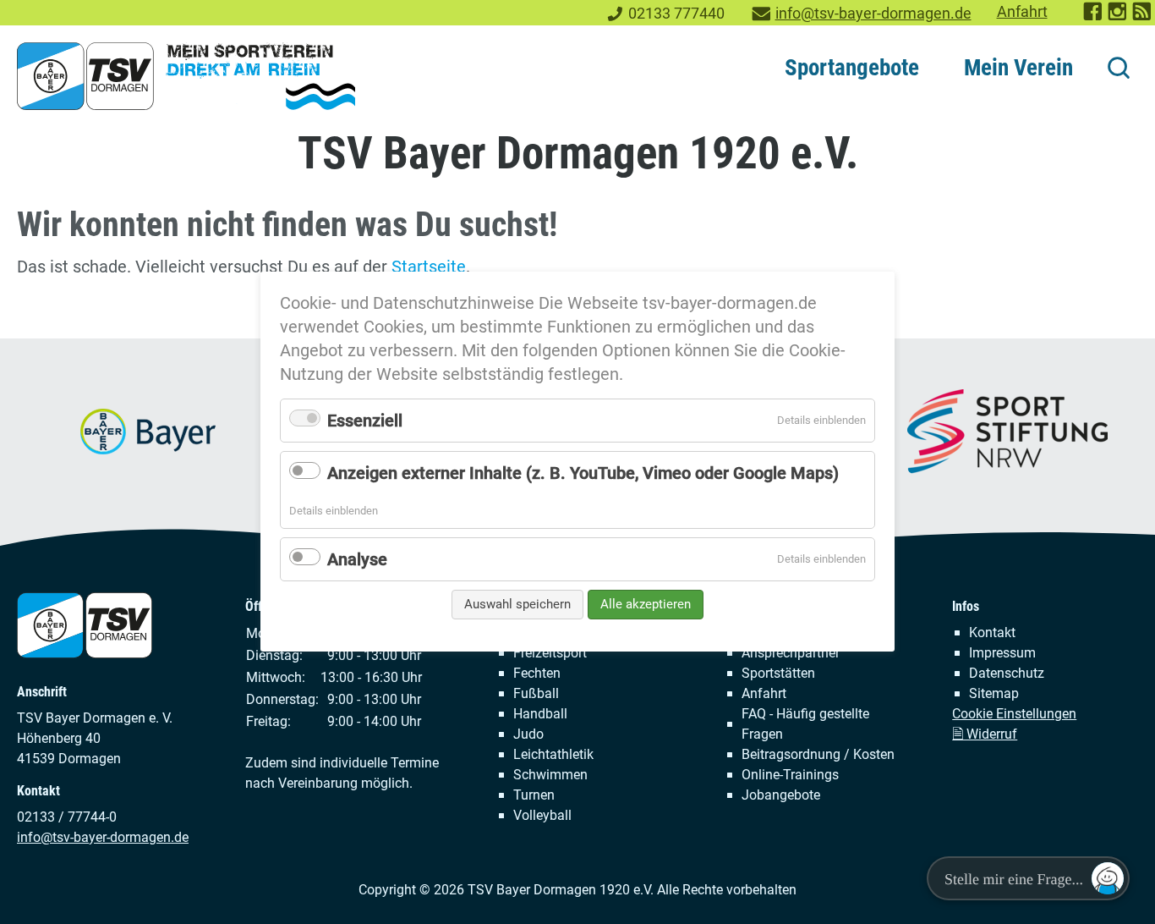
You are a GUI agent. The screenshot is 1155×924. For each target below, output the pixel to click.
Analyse (357, 559)
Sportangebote (852, 67)
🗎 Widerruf (984, 734)
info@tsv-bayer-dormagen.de (873, 13)
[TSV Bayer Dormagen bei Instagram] (1118, 17)
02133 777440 (676, 13)
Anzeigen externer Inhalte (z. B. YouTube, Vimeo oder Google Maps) (583, 473)
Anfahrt (1022, 11)
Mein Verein (1018, 67)
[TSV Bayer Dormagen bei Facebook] (1093, 17)
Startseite (428, 266)
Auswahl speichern (517, 604)
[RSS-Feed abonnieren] (1142, 17)
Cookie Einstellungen (1014, 714)
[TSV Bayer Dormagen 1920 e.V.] (186, 76)
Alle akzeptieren (645, 604)
